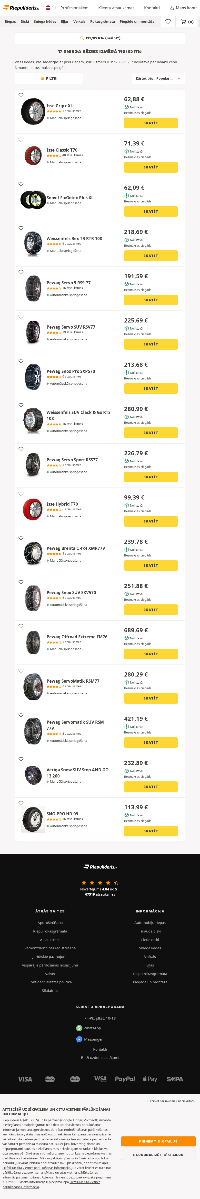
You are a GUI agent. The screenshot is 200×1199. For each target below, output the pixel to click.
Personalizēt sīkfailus (158, 1155)
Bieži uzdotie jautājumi (100, 1057)
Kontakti (152, 8)
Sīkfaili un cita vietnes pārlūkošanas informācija (36, 1168)
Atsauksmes (50, 939)
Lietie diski (150, 939)
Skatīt (150, 123)
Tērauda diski (150, 931)
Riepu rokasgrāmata (50, 931)
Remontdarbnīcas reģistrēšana (50, 947)
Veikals (79, 21)
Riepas (10, 21)
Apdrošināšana (50, 922)
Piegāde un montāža (137, 21)
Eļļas (65, 21)
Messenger (93, 1039)
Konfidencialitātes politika (50, 981)
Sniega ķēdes (45, 21)
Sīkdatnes (50, 990)
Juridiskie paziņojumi (50, 956)
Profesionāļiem (74, 8)
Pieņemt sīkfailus (158, 1141)
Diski (25, 21)
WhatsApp (92, 1027)
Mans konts (187, 8)
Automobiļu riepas (150, 922)
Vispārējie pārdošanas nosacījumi (50, 965)
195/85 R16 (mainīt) (102, 38)
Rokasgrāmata (102, 21)
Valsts (50, 973)
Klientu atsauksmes (116, 8)
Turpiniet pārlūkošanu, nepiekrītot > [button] (171, 1101)
